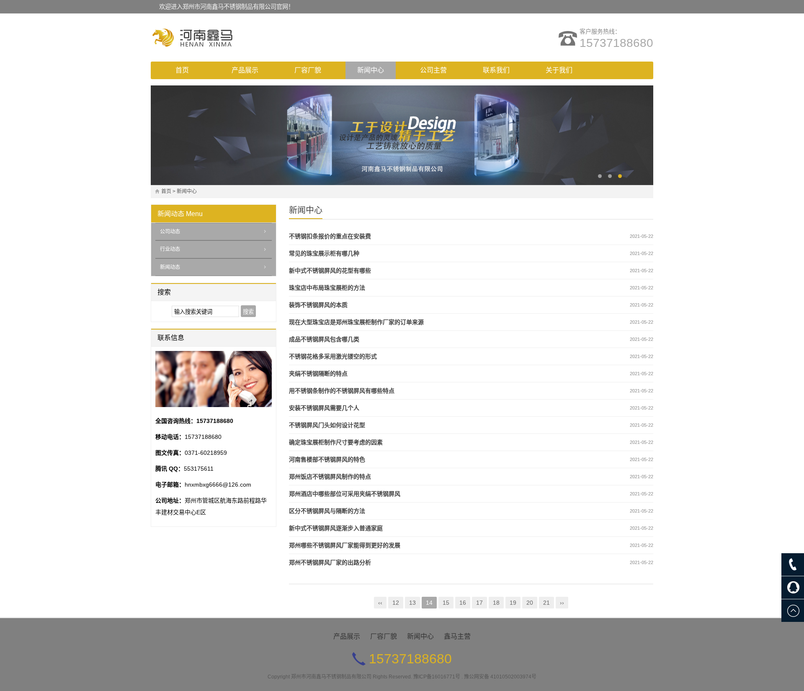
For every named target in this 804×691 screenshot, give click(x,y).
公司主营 (433, 70)
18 (496, 602)
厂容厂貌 (307, 70)
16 (462, 602)
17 (479, 602)
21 (546, 602)
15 (446, 602)
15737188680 (616, 42)
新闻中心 (370, 70)
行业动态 (170, 249)
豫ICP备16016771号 (436, 677)
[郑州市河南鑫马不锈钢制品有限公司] (224, 37)
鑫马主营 (457, 636)
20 (529, 602)
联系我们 (496, 70)
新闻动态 (170, 213)
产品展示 (245, 70)
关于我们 (559, 70)
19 (513, 602)
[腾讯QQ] (792, 587)
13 (412, 602)
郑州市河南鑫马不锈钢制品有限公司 (331, 677)
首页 (182, 70)
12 (395, 602)
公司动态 (170, 232)
